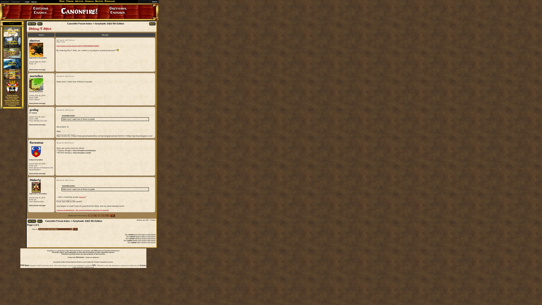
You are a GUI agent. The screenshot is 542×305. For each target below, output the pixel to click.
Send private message (37, 69)
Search (152, 24)
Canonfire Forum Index (79, 23)
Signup (34, 2)
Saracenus (36, 142)
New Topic (31, 24)
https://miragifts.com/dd (82, 153)
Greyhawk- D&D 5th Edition (109, 23)
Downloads (110, 1)
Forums (69, 1)
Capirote (82, 197)
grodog (34, 109)
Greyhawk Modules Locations (12, 104)
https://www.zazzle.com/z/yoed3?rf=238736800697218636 (77, 46)
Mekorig (35, 180)
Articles (79, 1)
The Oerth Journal (12, 97)
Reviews (99, 1)
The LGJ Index (12, 99)
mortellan (36, 76)
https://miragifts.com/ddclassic (84, 150)
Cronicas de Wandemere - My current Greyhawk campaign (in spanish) (82, 210)
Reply (40, 24)
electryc (35, 40)
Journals (89, 1)
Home (62, 1)
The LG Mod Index (12, 102)
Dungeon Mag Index (12, 100)
